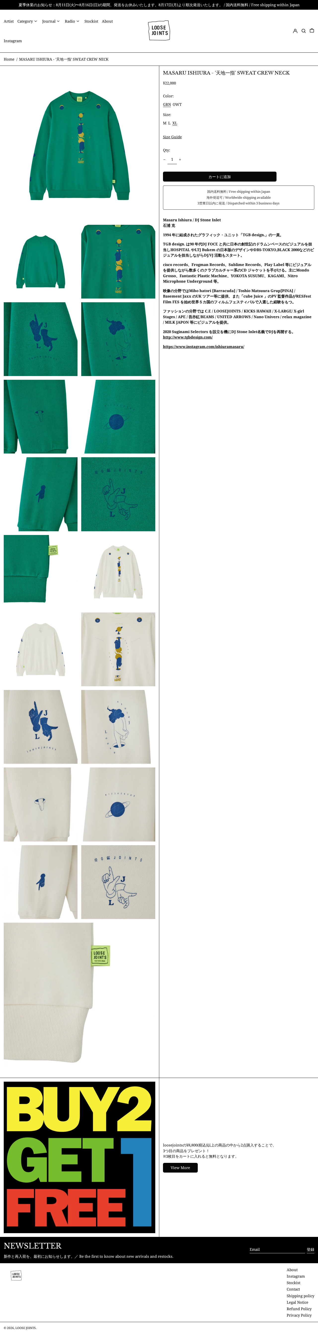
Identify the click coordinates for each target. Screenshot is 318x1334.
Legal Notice (297, 1302)
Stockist (293, 1282)
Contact (293, 1289)
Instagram (296, 1276)
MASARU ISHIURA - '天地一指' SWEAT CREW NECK (64, 59)
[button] (303, 30)
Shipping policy (300, 1295)
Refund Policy (299, 1308)
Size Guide (172, 137)
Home (9, 59)
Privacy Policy (299, 1315)
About (292, 1269)
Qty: (166, 150)
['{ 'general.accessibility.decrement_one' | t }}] (164, 159)
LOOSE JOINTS (25, 1328)
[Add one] (180, 159)
